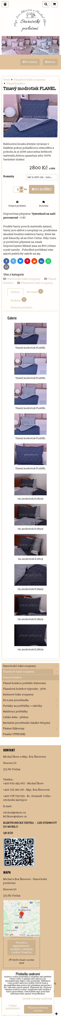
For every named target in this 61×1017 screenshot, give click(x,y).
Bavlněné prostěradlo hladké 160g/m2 (26, 722)
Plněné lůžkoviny (14, 728)
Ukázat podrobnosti (13, 1007)
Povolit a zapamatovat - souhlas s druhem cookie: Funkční (21, 947)
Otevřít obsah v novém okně (22, 961)
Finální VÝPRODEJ (14, 734)
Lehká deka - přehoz (15, 717)
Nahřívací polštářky (15, 711)
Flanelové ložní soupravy (37, 283)
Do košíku (43, 189)
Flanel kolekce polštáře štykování (24, 683)
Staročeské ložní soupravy (24, 279)
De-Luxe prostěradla (16, 700)
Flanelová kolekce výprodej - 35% (24, 688)
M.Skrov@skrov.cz (15, 816)
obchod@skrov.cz (14, 812)
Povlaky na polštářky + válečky (22, 705)
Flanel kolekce (12, 677)
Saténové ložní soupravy (18, 694)
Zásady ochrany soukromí (37, 998)
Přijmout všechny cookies (38, 1009)
